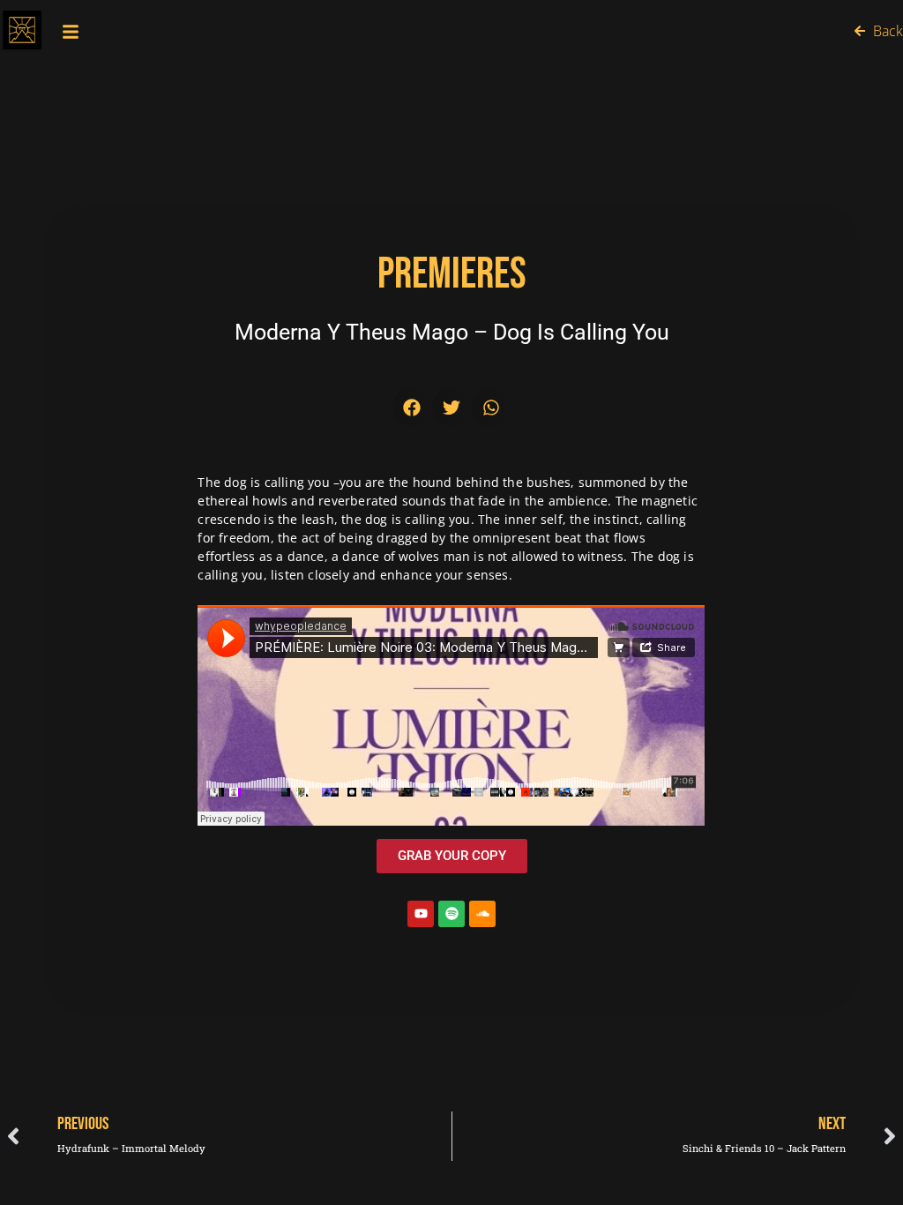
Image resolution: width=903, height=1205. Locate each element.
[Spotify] (451, 914)
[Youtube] (420, 914)
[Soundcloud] (482, 914)
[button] (412, 407)
